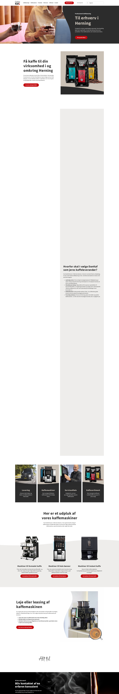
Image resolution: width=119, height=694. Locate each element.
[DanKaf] (17, 3)
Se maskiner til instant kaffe (89, 576)
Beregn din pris (69, 3)
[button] (26, 3)
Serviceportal (80, 3)
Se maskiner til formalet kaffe (29, 576)
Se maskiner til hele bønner (59, 576)
